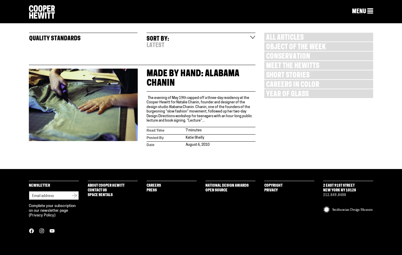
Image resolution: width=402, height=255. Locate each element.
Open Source (216, 190)
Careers (154, 186)
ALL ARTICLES (285, 38)
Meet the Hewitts (292, 66)
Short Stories (288, 75)
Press (152, 190)
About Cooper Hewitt (106, 186)
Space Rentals (100, 195)
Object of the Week (296, 47)
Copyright (273, 186)
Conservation (288, 57)
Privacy (271, 190)
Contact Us (97, 190)
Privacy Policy (42, 215)
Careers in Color (292, 85)
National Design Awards (227, 186)
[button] (362, 11)
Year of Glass (287, 94)
